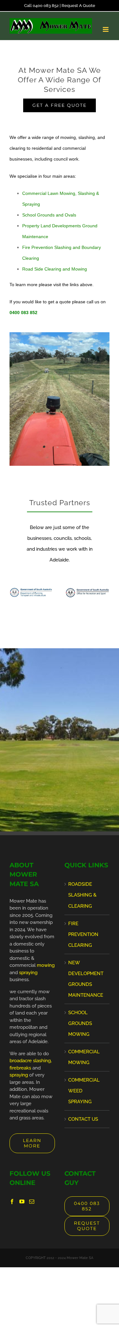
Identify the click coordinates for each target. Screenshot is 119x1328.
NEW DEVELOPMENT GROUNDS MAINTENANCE (85, 979)
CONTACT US (83, 1119)
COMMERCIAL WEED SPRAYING (84, 1090)
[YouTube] (21, 1201)
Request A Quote (78, 5)
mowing (46, 965)
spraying (28, 972)
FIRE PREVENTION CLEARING (83, 934)
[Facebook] (12, 1201)
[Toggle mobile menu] (106, 29)
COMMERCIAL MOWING (84, 1057)
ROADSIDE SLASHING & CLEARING (82, 895)
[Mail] (31, 1201)
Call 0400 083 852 (41, 5)
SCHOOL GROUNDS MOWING (80, 1023)
